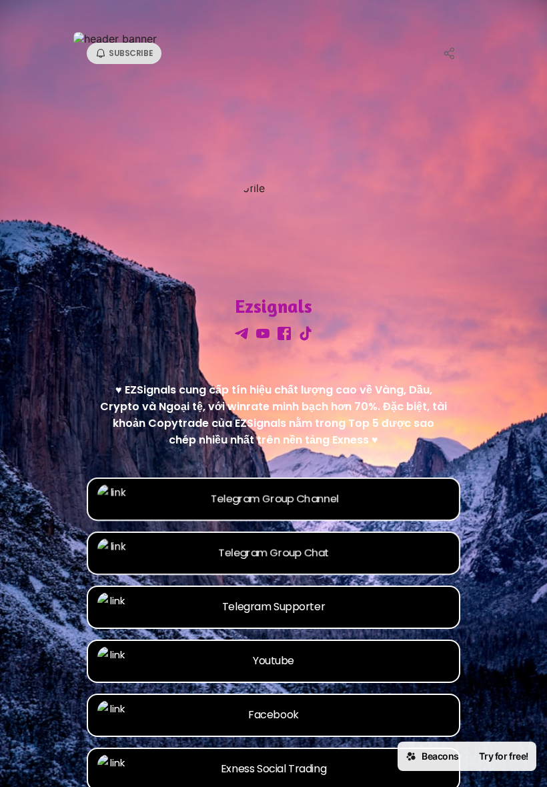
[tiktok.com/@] (305, 335)
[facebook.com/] (284, 335)
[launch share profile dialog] (449, 53)
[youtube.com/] (263, 335)
